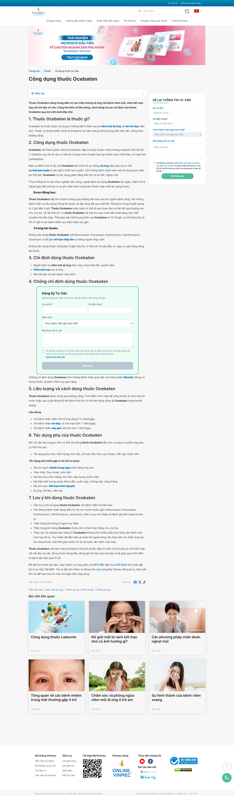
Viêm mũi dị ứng (54, 589)
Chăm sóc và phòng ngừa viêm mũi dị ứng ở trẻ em (112, 697)
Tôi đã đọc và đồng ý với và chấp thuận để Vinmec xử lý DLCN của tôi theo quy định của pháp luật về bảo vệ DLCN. (178, 167)
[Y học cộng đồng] (148, 771)
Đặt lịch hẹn (69, 775)
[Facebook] (135, 582)
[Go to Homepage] (38, 11)
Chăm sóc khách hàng (191, 3)
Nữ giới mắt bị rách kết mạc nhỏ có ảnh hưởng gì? (114, 639)
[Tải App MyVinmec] (92, 768)
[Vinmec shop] (122, 768)
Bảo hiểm (67, 770)
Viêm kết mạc (36, 589)
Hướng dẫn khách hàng (79, 20)
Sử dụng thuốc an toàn (67, 71)
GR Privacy (181, 794)
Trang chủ (34, 71)
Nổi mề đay (88, 589)
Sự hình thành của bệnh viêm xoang (176, 697)
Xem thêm (35, 651)
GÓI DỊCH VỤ (124, 564)
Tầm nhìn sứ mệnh (44, 761)
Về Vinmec (130, 20)
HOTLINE (98, 564)
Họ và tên (47, 304)
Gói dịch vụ (68, 765)
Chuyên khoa (53, 20)
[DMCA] (183, 770)
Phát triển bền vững (108, 20)
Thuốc (47, 71)
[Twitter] (140, 582)
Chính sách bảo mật (55, 357)
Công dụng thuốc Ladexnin (53, 637)
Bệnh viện (47, 317)
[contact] (227, 777)
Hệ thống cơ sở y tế (45, 765)
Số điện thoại (96, 304)
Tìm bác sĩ (172, 3)
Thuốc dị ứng (72, 589)
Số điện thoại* (160, 119)
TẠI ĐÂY (49, 569)
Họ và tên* (158, 108)
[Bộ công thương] (183, 761)
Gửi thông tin (177, 176)
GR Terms (194, 794)
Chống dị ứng (103, 589)
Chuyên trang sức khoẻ (154, 20)
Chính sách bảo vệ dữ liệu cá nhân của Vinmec (154, 794)
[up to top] (227, 766)
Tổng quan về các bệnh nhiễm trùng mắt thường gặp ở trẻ (56, 697)
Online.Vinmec (180, 20)
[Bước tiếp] (148, 777)
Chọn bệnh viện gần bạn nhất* (169, 129)
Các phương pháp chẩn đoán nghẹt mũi (176, 639)
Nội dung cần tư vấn (52, 330)
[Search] (139, 11)
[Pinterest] (144, 582)
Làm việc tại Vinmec (45, 775)
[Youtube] (142, 761)
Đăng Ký (87, 365)
